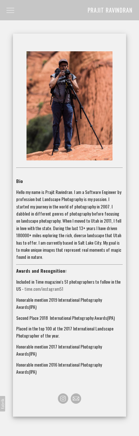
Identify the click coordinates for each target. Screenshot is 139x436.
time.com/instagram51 (44, 288)
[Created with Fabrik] (2, 403)
